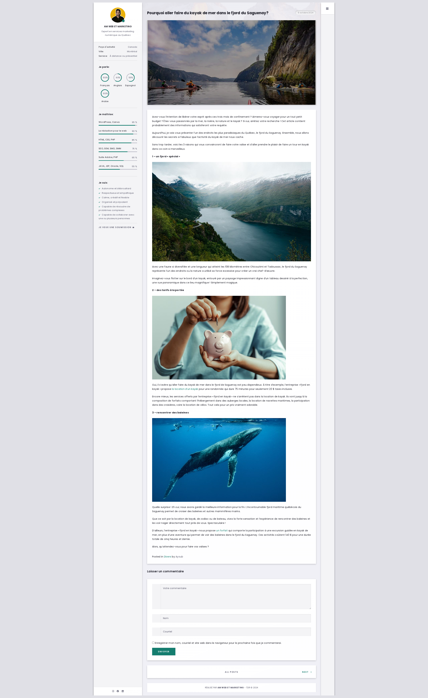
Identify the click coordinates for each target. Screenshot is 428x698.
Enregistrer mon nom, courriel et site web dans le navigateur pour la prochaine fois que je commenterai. (218, 643)
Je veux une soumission (115, 227)
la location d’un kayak (185, 389)
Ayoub (179, 556)
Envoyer (164, 651)
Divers (167, 556)
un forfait (222, 530)
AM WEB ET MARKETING (118, 26)
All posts (231, 672)
